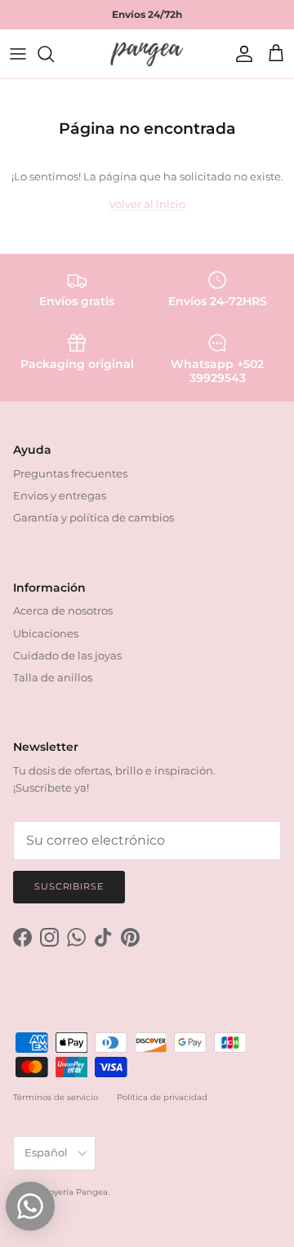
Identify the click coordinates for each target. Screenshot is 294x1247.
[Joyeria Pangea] (147, 54)
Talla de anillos (52, 677)
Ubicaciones (45, 633)
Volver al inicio (147, 204)
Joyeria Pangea (76, 1192)
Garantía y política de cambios (93, 517)
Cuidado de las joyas (67, 655)
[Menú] (18, 54)
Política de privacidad (162, 1097)
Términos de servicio (55, 1097)
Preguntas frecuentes (70, 473)
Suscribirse (69, 886)
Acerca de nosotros (63, 610)
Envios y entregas (59, 495)
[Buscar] (54, 54)
